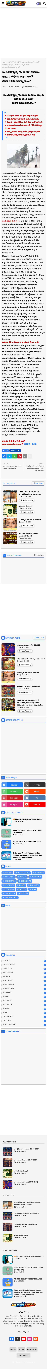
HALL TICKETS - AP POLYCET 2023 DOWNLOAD (27, 831)
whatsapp (14, 791)
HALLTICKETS (9, 885)
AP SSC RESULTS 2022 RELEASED (27, 842)
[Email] (25, 456)
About (21, 1349)
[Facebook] (4, 456)
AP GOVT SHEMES (23, 873)
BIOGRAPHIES (9, 877)
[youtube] (23, 1339)
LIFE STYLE (22, 889)
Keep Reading (26, 651)
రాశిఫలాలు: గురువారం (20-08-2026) (28, 645)
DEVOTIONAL (36, 877)
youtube (36, 804)
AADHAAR (8, 873)
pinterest (14, 798)
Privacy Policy (23, 1355)
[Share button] (30, 456)
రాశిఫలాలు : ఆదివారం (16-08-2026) (28, 686)
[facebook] (11, 1339)
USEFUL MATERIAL (11, 897)
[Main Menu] (3, 3)
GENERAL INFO (14, 62)
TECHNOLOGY (10, 893)
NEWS (34, 889)
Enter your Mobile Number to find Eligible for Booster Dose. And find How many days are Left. (27, 855)
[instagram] (29, 1339)
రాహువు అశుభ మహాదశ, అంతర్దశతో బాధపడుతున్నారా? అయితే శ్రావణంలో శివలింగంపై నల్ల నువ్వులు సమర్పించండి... (30, 702)
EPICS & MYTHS (10, 881)
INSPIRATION (9, 889)
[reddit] (35, 1339)
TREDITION (24, 893)
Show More (39, 637)
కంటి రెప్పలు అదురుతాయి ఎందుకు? (30, 519)
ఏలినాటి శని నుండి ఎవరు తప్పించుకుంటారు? (31, 659)
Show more (38, 483)
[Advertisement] (23, 33)
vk (37, 798)
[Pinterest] (19, 456)
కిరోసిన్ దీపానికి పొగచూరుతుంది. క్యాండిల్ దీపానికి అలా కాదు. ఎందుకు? (30, 493)
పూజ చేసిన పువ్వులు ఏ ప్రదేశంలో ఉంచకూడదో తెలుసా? (28, 534)
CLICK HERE (29, 444)
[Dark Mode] (44, 3)
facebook (14, 785)
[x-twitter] (17, 1339)
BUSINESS (23, 877)
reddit (36, 791)
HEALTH (22, 885)
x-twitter (36, 785)
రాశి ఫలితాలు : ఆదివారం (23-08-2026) (26, 1149)
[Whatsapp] (14, 456)
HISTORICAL (34, 885)
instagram (14, 804)
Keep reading (28, 500)
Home (4, 62)
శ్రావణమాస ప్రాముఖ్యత (25, 506)
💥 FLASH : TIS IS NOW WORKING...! (27, 819)
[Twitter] (9, 456)
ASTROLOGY (39, 873)
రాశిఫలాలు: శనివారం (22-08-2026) (25, 1160)
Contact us (32, 1349)
